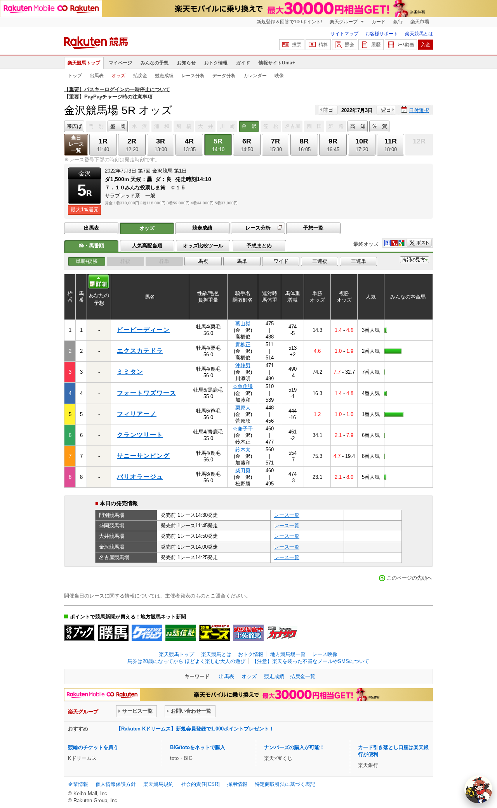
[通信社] (180, 633)
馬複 (203, 261)
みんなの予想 (155, 63)
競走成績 (164, 75)
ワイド (280, 261)
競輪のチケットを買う (93, 747)
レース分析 (193, 75)
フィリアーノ (136, 414)
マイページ (120, 63)
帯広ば (74, 126)
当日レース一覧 (76, 144)
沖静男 (242, 365)
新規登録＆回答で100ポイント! (289, 21)
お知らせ (186, 63)
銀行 (398, 21)
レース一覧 (286, 515)
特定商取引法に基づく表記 (285, 784)
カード (379, 21)
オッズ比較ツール (203, 246)
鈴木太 (242, 449)
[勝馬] (113, 633)
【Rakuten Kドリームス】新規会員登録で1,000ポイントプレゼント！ (195, 729)
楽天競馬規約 (158, 784)
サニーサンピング (143, 455)
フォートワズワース (146, 393)
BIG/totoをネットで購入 (197, 747)
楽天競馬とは (419, 33)
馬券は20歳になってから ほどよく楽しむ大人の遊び (186, 661)
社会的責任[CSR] (200, 784)
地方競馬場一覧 (288, 654)
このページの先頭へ (409, 578)
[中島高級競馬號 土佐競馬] (248, 633)
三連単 (358, 261)
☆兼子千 (243, 429)
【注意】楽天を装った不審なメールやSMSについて (310, 661)
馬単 (242, 261)
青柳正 (242, 344)
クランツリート (140, 435)
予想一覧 (313, 228)
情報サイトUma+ (277, 63)
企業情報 (78, 784)
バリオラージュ (140, 476)
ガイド (243, 63)
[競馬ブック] (79, 633)
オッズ (118, 75)
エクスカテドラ (140, 350)
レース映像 (324, 654)
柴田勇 (242, 470)
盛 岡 (117, 126)
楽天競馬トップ (84, 63)
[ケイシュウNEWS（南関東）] (147, 633)
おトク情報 (216, 63)
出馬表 (97, 75)
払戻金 (140, 75)
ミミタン (130, 371)
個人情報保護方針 (116, 784)
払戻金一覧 (302, 676)
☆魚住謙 (243, 386)
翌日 (386, 110)
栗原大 (242, 408)
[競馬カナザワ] (282, 633)
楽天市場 (419, 21)
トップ (75, 75)
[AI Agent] (478, 789)
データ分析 (224, 75)
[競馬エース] (214, 633)
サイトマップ (344, 33)
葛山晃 (242, 323)
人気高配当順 (147, 246)
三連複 (319, 261)
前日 (328, 110)
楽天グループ (344, 21)
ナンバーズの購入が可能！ (294, 747)
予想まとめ (259, 246)
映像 (279, 75)
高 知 (357, 126)
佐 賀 (379, 126)
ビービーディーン (143, 329)
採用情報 (237, 784)
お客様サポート (381, 33)
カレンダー (255, 75)
